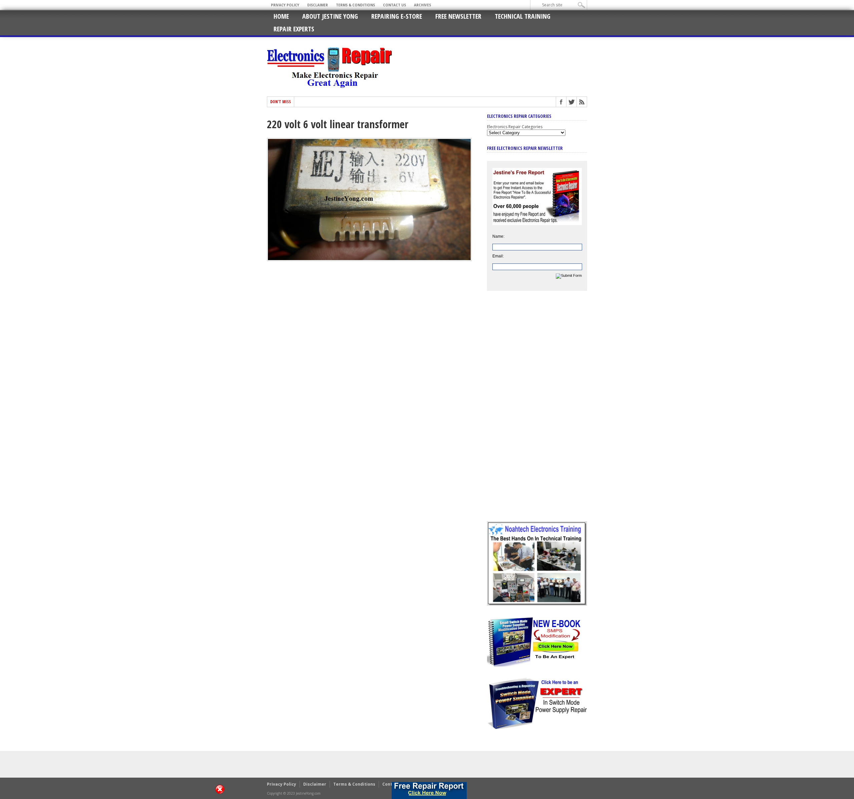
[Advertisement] (537, 411)
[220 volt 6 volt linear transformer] (369, 259)
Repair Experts (294, 28)
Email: (498, 256)
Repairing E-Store (396, 16)
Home (281, 16)
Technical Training (522, 16)
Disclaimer (317, 5)
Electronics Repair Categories (514, 127)
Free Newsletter (458, 16)
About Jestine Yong (330, 16)
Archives (422, 5)
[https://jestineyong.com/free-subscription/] (429, 790)
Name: (498, 236)
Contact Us (394, 5)
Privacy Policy (285, 5)
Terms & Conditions (355, 5)
